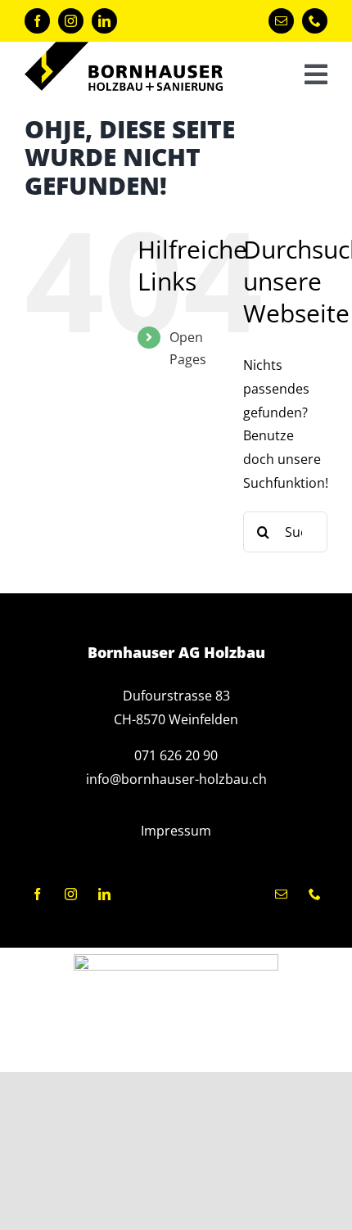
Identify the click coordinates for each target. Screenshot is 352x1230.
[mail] (281, 21)
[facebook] (37, 21)
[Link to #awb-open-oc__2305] (316, 74)
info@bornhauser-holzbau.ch (176, 779)
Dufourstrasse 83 (176, 696)
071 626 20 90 (176, 755)
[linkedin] (104, 21)
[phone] (314, 21)
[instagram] (70, 21)
